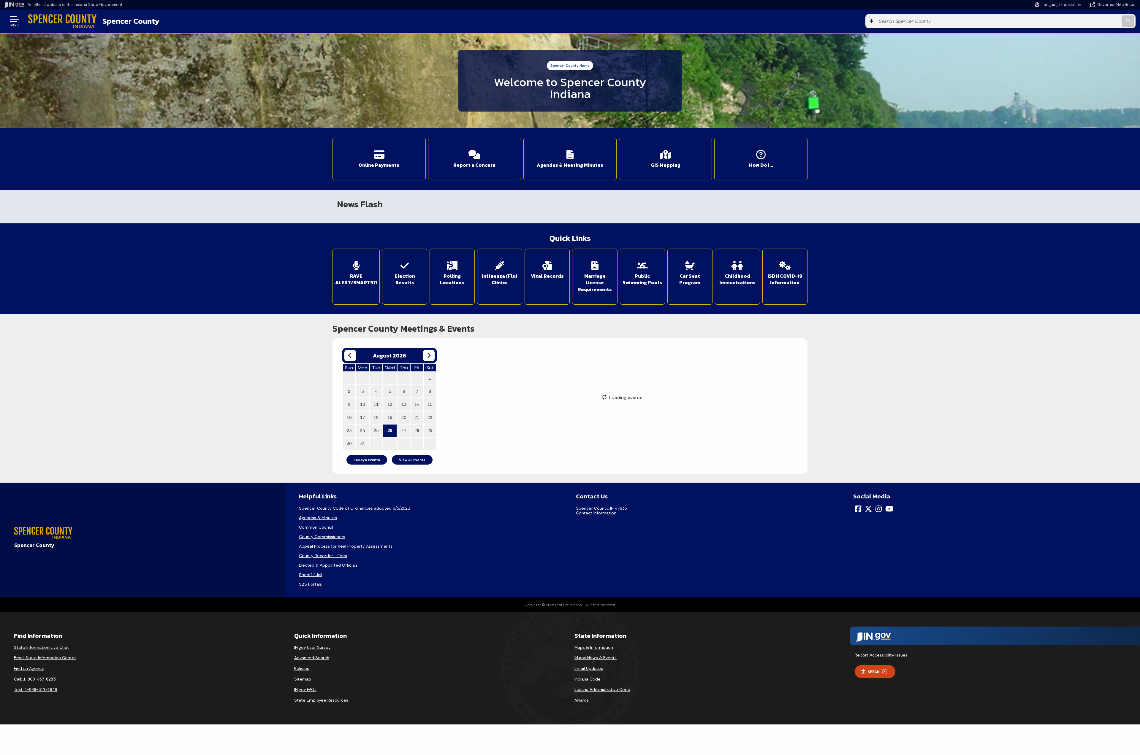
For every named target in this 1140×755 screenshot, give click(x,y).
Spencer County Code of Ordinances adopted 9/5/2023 (354, 508)
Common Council (316, 527)
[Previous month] (350, 355)
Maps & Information (593, 647)
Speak (874, 671)
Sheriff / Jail (310, 574)
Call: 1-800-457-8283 (35, 679)
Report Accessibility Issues (881, 655)
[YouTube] (889, 508)
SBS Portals (310, 584)
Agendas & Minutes (318, 517)
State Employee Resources (321, 700)
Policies (301, 668)
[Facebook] (858, 508)
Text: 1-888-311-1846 (35, 689)
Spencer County (130, 21)
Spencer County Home (570, 65)
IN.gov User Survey (312, 647)
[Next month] (429, 355)
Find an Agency (29, 668)
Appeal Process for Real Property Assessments (345, 546)
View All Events (412, 459)
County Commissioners (322, 536)
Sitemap (302, 679)
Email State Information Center (45, 657)
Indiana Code (587, 679)
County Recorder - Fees (323, 555)
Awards (581, 700)
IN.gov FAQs (305, 689)
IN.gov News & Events (595, 657)
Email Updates (588, 668)
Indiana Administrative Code (602, 689)
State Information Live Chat (41, 647)
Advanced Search (311, 657)
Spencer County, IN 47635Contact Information (601, 511)
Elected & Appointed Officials (328, 565)
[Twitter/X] (868, 508)
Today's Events (367, 459)
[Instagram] (878, 508)
